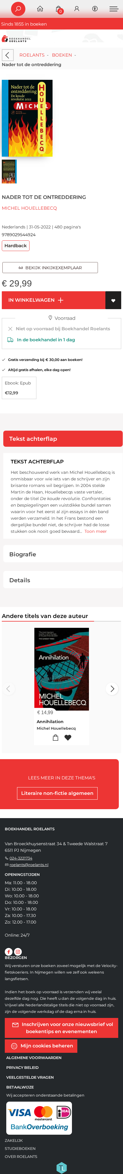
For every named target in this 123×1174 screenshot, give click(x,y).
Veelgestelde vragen (30, 1077)
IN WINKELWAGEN (31, 300)
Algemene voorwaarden (33, 1057)
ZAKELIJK (14, 1140)
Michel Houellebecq (29, 208)
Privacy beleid (22, 1067)
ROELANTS (31, 55)
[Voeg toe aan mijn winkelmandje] (55, 737)
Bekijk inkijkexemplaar (52, 267)
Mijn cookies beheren (46, 1046)
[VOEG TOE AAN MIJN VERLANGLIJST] (113, 300)
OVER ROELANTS (21, 1156)
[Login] (76, 9)
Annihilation (50, 721)
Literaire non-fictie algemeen (57, 793)
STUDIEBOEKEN (20, 1148)
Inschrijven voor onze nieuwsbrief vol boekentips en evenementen (67, 1028)
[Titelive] (61, 1167)
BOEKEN (62, 55)
